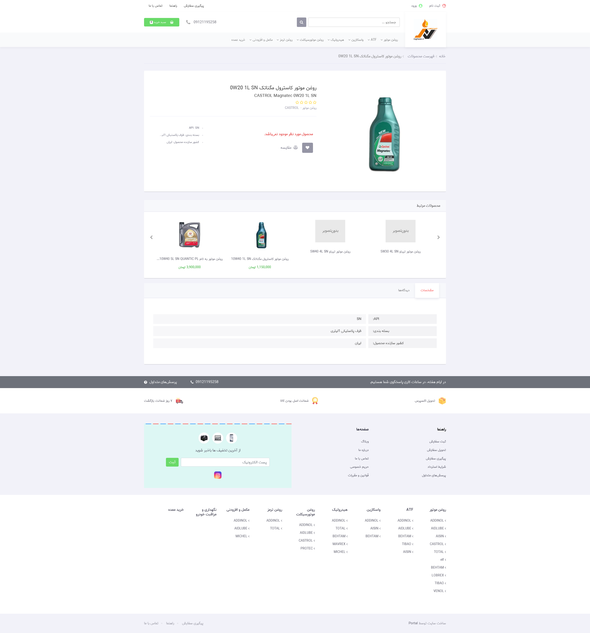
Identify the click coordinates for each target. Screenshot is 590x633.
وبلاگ (365, 441)
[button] (161, 22)
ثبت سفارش (437, 441)
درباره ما (363, 450)
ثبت (172, 462)
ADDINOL (437, 520)
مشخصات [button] (427, 290)
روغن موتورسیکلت (312, 40)
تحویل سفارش (436, 450)
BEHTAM (438, 567)
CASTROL (292, 108)
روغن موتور (391, 40)
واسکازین (357, 40)
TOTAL (439, 552)
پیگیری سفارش (194, 5)
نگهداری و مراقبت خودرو (206, 512)
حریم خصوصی (359, 467)
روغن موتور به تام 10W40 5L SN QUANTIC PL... (230, 259)
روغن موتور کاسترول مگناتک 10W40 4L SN (160, 259)
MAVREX (339, 544)
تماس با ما (155, 5)
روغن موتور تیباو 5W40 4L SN (371, 251)
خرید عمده (238, 40)
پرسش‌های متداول (163, 382)
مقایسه (286, 148)
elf (442, 560)
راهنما (173, 5)
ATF (374, 40)
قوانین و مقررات (358, 475)
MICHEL (340, 552)
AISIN (440, 536)
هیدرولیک (337, 40)
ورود (414, 5)
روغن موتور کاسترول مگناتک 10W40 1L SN (300, 259)
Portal (413, 623)
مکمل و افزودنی (263, 40)
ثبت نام (435, 5)
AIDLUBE (438, 528)
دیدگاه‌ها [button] (404, 290)
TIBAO (440, 583)
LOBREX (438, 575)
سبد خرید (159, 22)
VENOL (439, 591)
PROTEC (307, 548)
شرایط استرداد (437, 467)
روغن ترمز (286, 40)
